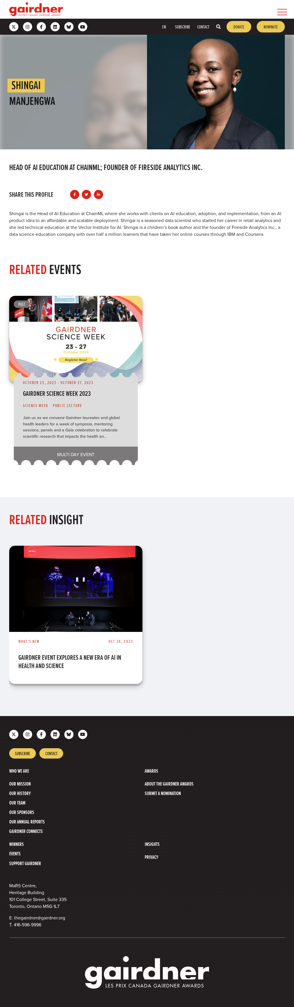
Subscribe (182, 27)
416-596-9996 (27, 924)
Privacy (151, 857)
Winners (16, 844)
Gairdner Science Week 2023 (57, 393)
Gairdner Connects (26, 831)
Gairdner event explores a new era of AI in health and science (69, 661)
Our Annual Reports (27, 822)
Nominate (271, 27)
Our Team (17, 803)
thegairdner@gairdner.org (39, 918)
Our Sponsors (21, 812)
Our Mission (20, 784)
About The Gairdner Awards (169, 784)
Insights (152, 844)
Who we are (19, 771)
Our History (20, 793)
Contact (203, 27)
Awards (151, 771)
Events (15, 853)
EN (164, 27)
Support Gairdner (25, 863)
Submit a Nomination (163, 793)
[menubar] (176, 9)
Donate (238, 27)
